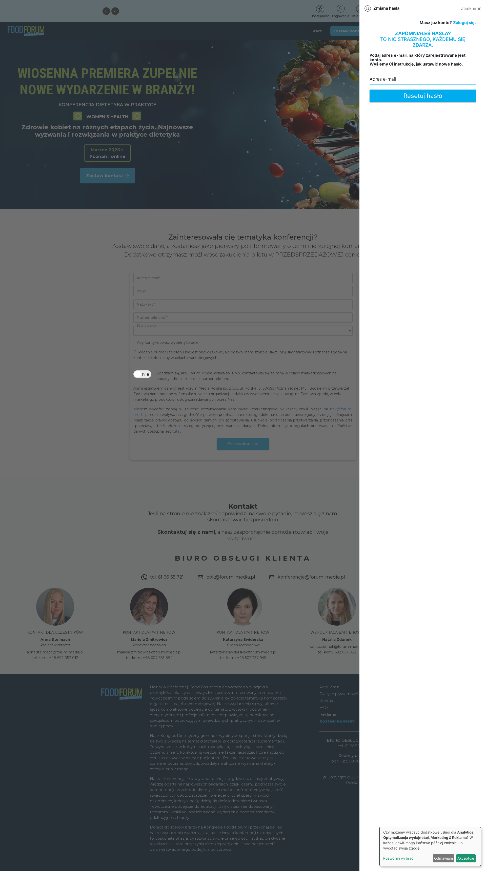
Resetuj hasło (422, 95)
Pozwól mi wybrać (398, 858)
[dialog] (430, 846)
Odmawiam (443, 858)
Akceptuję (465, 858)
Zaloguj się (464, 22)
